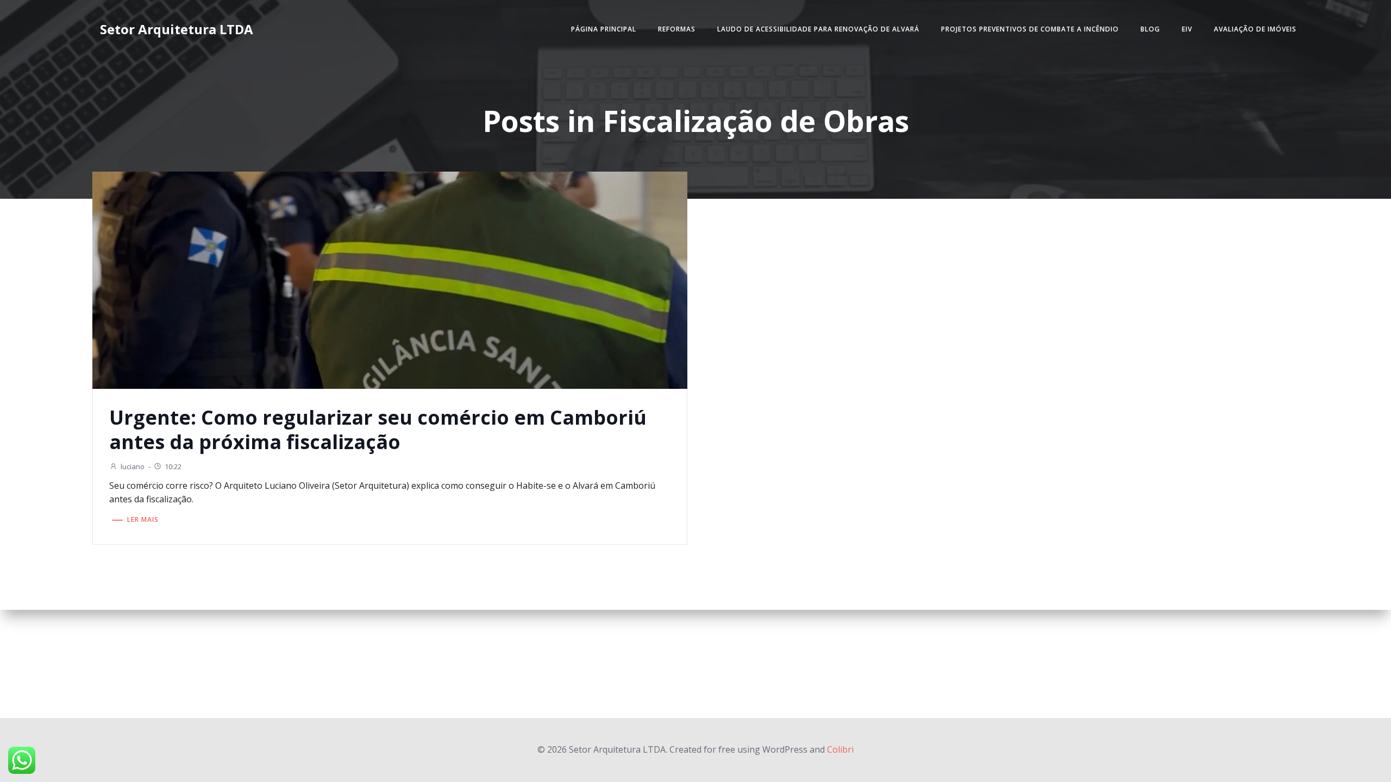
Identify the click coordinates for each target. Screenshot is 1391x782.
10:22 (173, 466)
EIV (1187, 29)
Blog (1150, 29)
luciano (133, 466)
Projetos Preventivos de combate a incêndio (1030, 29)
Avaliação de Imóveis (1255, 29)
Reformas (677, 29)
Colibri (840, 749)
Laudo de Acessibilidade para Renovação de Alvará (818, 29)
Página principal (603, 29)
